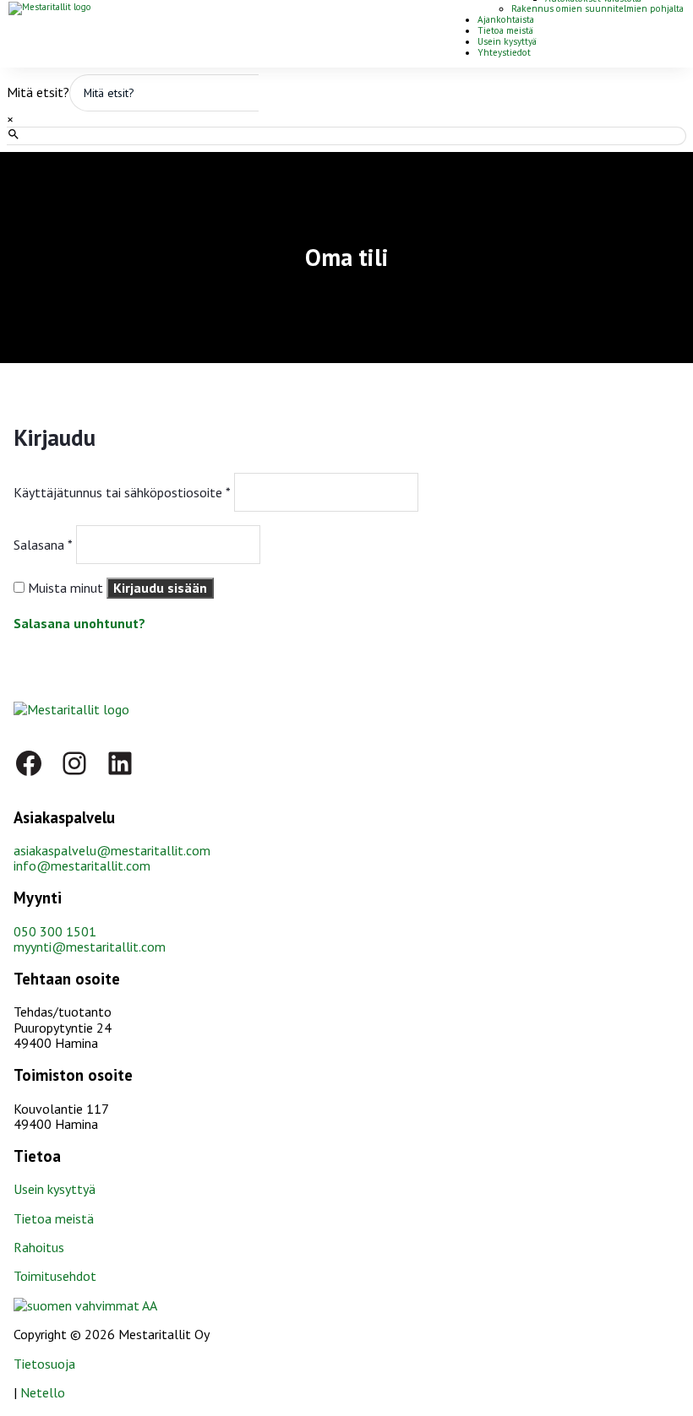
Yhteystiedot (504, 52)
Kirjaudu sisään (160, 587)
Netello (42, 1392)
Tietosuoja (44, 1363)
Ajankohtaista (505, 19)
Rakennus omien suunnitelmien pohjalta (597, 8)
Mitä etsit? (38, 92)
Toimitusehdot (55, 1275)
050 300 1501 (55, 931)
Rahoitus (39, 1247)
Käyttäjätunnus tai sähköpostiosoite (122, 492)
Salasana (43, 544)
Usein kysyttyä (507, 41)
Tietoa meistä (505, 30)
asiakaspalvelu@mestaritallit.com (112, 850)
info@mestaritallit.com (82, 865)
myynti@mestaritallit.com (90, 946)
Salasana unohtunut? (79, 623)
